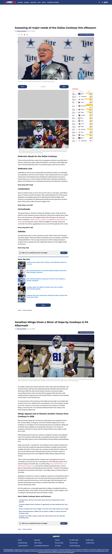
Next (64, 86)
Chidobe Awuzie (35, 219)
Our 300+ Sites (73, 540)
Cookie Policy (90, 543)
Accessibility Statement (41, 545)
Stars (39, 2)
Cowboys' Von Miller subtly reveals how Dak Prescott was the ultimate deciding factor (42, 516)
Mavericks (33, 2)
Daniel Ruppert (22, 31)
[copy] (27, 35)
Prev (22, 86)
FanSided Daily (22, 543)
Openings (37, 540)
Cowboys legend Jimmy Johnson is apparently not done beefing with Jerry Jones (43, 505)
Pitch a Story (38, 543)
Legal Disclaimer (23, 545)
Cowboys (20, 2)
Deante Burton (56, 219)
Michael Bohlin (21, 329)
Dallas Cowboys (27, 310)
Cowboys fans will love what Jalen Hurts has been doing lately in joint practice (42, 501)
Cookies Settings (74, 545)
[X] (102, 2)
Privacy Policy (59, 543)
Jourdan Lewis (44, 219)
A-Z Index (58, 545)
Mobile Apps (90, 540)
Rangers (26, 2)
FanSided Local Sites (53, 2)
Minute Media (9, 549)
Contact (57, 540)
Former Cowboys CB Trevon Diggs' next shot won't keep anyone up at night (43, 509)
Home (19, 310)
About (44, 2)
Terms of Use (73, 543)
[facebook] (99, 2)
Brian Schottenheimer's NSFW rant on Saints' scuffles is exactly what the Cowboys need (42, 512)
